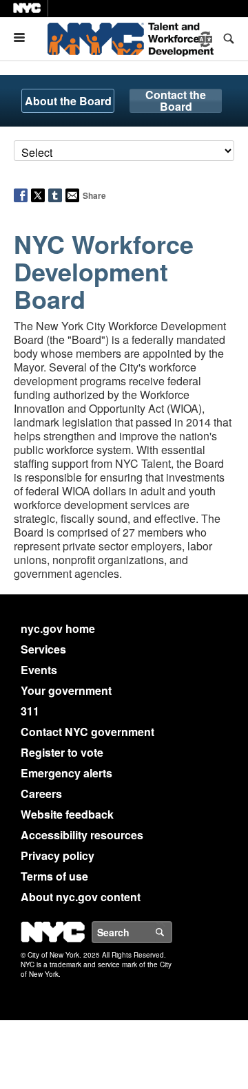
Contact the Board (175, 101)
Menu (25, 37)
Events (39, 670)
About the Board (68, 101)
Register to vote (62, 752)
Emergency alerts (66, 773)
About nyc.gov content (81, 897)
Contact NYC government (87, 732)
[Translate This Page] (206, 39)
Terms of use (54, 876)
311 (30, 711)
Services (43, 649)
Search (171, 932)
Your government (66, 690)
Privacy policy (57, 855)
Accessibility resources (82, 835)
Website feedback (67, 814)
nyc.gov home (58, 628)
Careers (41, 793)
